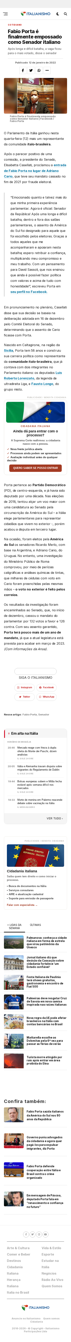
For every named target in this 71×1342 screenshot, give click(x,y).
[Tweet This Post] (31, 70)
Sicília (8, 350)
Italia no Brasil (18, 1292)
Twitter (26, 696)
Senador (43, 714)
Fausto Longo (42, 384)
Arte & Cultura (18, 1248)
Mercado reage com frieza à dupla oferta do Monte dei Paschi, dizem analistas (37, 751)
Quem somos (51, 1318)
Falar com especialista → (22, 904)
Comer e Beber (18, 1254)
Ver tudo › (55, 818)
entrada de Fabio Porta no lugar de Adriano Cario (35, 170)
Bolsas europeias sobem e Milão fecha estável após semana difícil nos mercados (39, 785)
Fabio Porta (29, 714)
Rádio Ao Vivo (52, 1280)
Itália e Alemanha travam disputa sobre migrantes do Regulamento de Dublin (39, 768)
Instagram (26, 687)
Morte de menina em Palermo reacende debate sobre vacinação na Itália (39, 801)
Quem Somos (52, 1286)
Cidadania (36, 1321)
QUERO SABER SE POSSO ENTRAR (35, 468)
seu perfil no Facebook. (29, 292)
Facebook (48, 687)
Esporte (48, 1254)
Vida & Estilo (51, 1248)
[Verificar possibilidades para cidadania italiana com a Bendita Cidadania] (35, 411)
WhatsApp (48, 696)
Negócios (49, 1273)
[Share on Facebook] (22, 70)
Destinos (14, 1261)
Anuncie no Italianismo (26, 1318)
